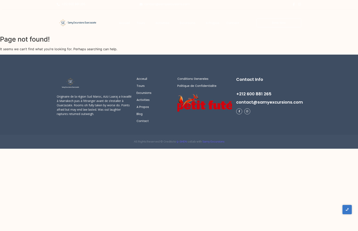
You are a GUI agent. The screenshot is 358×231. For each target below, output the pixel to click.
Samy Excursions (213, 141)
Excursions (144, 93)
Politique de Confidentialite (196, 86)
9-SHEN (181, 141)
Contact (143, 121)
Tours (141, 86)
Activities (143, 100)
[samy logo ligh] (71, 83)
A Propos (143, 107)
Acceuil (142, 79)
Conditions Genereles (192, 79)
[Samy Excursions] (77, 22)
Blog (140, 114)
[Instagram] (299, 4)
